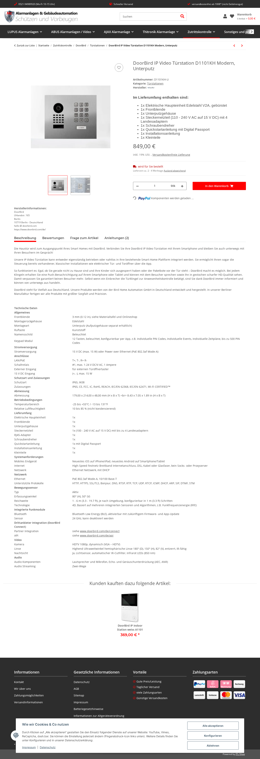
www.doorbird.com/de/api (96, 535)
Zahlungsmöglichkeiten (29, 695)
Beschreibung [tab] (25, 238)
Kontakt (19, 682)
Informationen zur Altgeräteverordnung (99, 716)
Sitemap (79, 695)
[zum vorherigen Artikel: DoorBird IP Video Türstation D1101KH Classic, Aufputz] (234, 45)
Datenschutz (48, 747)
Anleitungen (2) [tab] (116, 238)
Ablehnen (213, 745)
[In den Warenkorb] (17, 58)
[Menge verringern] (137, 186)
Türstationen (155, 83)
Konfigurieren (213, 735)
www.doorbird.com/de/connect (100, 531)
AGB (76, 689)
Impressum (29, 747)
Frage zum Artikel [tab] (84, 238)
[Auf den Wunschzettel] (119, 67)
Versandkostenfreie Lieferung (171, 154)
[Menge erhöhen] (182, 186)
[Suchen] (182, 16)
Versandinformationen (28, 702)
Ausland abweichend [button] (175, 170)
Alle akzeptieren (213, 725)
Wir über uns (22, 689)
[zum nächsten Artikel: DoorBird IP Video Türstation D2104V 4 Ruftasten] (242, 45)
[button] (225, 16)
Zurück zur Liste (26, 45)
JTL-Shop (240, 754)
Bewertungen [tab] (53, 238)
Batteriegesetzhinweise (88, 709)
